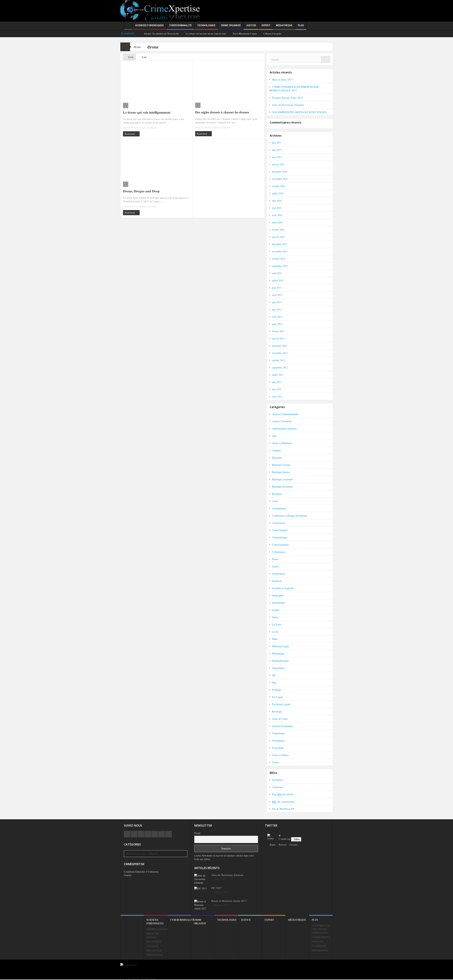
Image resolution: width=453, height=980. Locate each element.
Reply (273, 844)
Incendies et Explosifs (283, 588)
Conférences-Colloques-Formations (289, 515)
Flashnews (277, 581)
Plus (301, 25)
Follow (297, 839)
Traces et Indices (280, 755)
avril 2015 (277, 295)
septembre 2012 (280, 367)
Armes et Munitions (282, 443)
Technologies (206, 25)
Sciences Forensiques (149, 25)
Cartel (275, 501)
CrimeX (142, 127)
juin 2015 (277, 287)
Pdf (274, 675)
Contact (127, 875)
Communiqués (279, 508)
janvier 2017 (278, 164)
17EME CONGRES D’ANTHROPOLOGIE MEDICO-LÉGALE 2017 (294, 88)
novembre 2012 (280, 353)
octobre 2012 (278, 360)
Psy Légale (277, 697)
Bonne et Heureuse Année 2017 (229, 900)
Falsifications (278, 573)
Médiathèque (284, 25)
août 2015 (277, 273)
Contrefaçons (278, 523)
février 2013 (278, 331)
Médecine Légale (280, 646)
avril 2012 (277, 396)
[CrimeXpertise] (161, 11)
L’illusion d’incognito (272, 33)
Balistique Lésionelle (282, 479)
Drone (275, 559)
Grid (130, 57)
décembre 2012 (279, 345)
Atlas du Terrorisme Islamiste (288, 105)
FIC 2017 (216, 887)
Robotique (277, 711)
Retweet (282, 844)
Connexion (277, 787)
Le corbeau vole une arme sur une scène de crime (206, 33)
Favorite (294, 844)
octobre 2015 (278, 258)
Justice (251, 25)
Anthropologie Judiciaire (284, 428)
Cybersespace (278, 552)
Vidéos (275, 762)
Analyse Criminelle (281, 421)
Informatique (278, 602)
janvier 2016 (278, 237)
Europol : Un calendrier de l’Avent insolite (161, 33)
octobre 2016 (278, 186)
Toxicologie (278, 747)
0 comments (151, 127)
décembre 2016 (279, 171)
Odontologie (278, 668)
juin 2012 (277, 382)
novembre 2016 (280, 178)
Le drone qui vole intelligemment (146, 112)
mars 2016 (277, 222)
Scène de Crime (280, 718)
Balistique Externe (281, 464)
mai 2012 (276, 389)
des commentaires (283, 801)
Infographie (277, 595)
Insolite (275, 610)
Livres (275, 631)
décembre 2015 (279, 244)
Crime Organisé (231, 25)
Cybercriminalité (180, 25)
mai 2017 (276, 149)
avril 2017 (277, 157)
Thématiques (278, 740)
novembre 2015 (280, 251)
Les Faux (276, 624)
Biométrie (277, 493)
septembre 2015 (280, 266)
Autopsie (276, 450)
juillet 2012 (277, 374)
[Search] (325, 59)
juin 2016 (277, 200)
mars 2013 (277, 324)
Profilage (276, 689)
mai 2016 (276, 208)
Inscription (277, 779)
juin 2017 (277, 142)
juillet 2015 (277, 280)
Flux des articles (282, 794)
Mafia (275, 639)
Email (197, 833)
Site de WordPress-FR (283, 808)
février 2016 (278, 229)
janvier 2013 (278, 338)
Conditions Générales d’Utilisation (141, 871)
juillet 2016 (277, 193)
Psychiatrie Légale (281, 704)
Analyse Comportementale (285, 414)
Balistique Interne (281, 472)
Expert (266, 25)
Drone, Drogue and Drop (141, 191)
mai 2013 (276, 309)
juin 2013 (277, 302)
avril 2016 (277, 215)
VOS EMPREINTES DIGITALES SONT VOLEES (299, 112)
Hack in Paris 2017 (282, 79)
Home (137, 47)
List (144, 57)
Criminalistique (279, 537)
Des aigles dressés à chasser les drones (222, 112)
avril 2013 (277, 316)
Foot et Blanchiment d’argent (245, 33)
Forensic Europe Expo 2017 (287, 97)
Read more (130, 133)
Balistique (277, 457)
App (274, 435)
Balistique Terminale (282, 486)
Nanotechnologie (280, 660)
